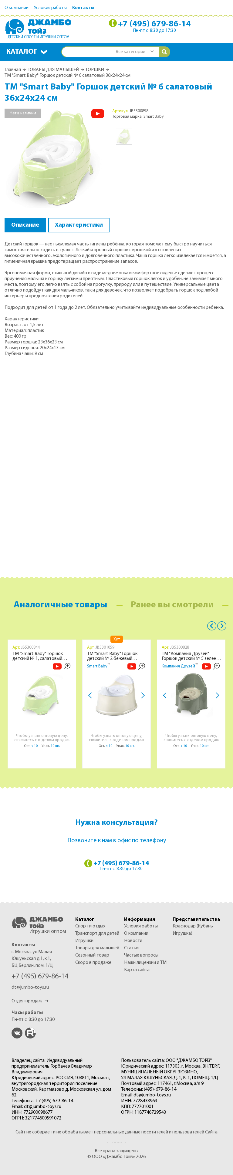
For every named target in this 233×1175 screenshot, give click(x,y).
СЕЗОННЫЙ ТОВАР (92, 955)
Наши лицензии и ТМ (145, 962)
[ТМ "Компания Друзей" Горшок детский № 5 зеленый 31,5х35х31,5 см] (191, 694)
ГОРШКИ (95, 69)
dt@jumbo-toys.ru (30, 987)
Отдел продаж (30, 1001)
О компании (17, 8)
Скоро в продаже (93, 962)
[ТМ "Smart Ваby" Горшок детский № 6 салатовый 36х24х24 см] (55, 158)
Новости (133, 940)
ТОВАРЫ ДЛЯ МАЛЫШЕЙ (53, 69)
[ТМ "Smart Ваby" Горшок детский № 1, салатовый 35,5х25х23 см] (42, 694)
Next (142, 696)
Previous (211, 625)
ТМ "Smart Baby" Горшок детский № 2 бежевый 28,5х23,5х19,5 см (112, 656)
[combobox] (134, 52)
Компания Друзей (178, 666)
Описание (25, 225)
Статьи (131, 948)
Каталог (22, 52)
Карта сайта (137, 969)
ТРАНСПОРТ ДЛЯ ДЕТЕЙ (97, 933)
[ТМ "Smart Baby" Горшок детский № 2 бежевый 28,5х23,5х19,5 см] (116, 694)
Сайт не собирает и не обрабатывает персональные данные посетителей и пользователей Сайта (116, 1132)
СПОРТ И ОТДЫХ (90, 926)
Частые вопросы (141, 955)
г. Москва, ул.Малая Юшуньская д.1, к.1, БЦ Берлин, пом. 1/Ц (32, 959)
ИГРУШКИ (84, 940)
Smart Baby (97, 666)
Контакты (83, 8)
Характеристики (79, 225)
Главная (13, 69)
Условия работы (50, 8)
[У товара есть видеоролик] (97, 113)
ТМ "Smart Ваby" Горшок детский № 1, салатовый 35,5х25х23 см (37, 656)
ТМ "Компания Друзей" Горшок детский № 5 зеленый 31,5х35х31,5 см (192, 656)
